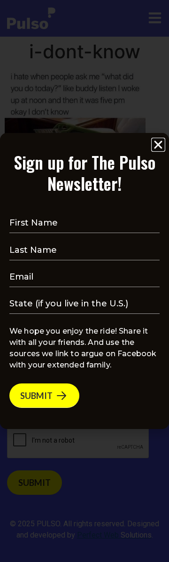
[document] (84, 281)
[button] (158, 144)
